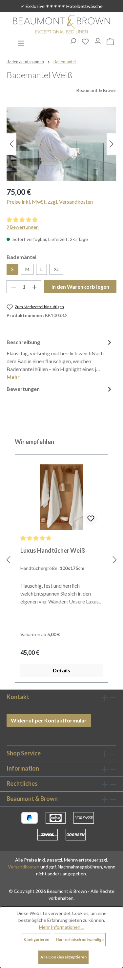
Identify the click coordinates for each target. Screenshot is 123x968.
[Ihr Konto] (98, 39)
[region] (61, 144)
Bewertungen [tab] (23, 389)
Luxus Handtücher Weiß (52, 550)
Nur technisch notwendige (80, 939)
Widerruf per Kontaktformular (49, 720)
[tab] (60, 359)
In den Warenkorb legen (80, 286)
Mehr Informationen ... (61, 927)
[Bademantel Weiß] (61, 144)
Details (61, 670)
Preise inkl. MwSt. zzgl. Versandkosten (50, 201)
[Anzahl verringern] (13, 286)
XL (56, 269)
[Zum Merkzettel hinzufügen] (90, 518)
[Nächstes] (111, 144)
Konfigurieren (36, 939)
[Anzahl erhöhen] (35, 286)
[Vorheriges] (11, 144)
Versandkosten (23, 866)
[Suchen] (73, 39)
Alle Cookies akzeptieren (63, 956)
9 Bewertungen (23, 227)
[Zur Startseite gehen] (61, 25)
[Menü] (21, 41)
